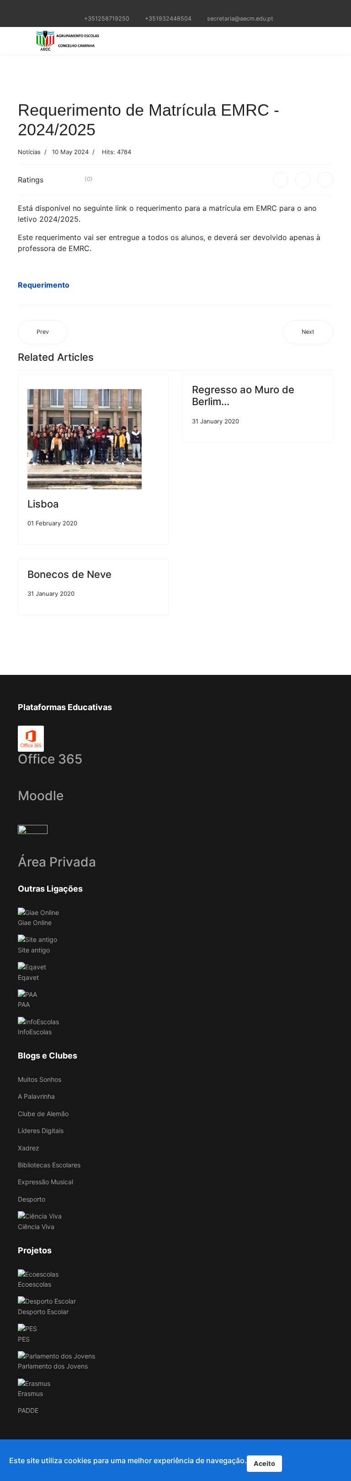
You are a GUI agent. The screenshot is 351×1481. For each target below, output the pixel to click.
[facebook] (169, 8)
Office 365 (50, 759)
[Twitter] (303, 179)
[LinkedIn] (325, 179)
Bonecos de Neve (69, 574)
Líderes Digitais (41, 1130)
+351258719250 (106, 18)
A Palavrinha (36, 1096)
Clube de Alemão (43, 1113)
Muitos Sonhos (39, 1079)
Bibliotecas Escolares (49, 1165)
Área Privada (57, 862)
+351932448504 (168, 18)
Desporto (31, 1199)
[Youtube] (181, 8)
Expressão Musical (45, 1182)
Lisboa (43, 504)
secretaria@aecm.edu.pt (240, 18)
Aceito (264, 1463)
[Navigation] (21, 40)
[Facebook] (280, 179)
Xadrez (28, 1148)
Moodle (41, 795)
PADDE (28, 1410)
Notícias (29, 151)
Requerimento (43, 284)
